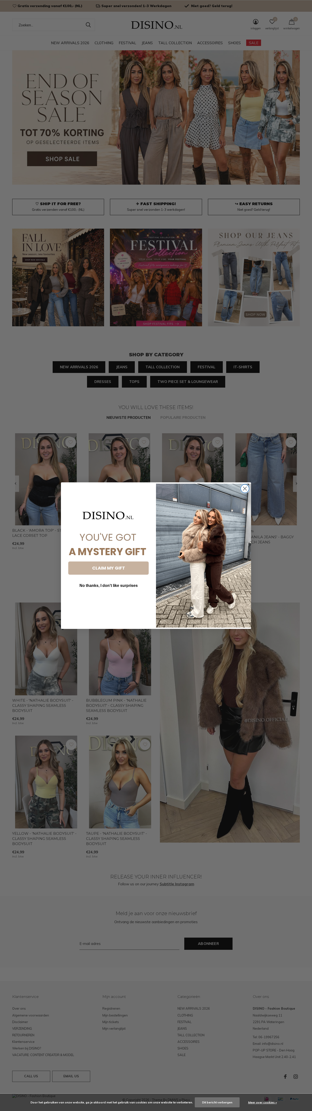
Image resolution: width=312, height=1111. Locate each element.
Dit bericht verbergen (217, 1102)
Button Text (108, 600)
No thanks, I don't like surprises (108, 585)
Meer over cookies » (262, 1102)
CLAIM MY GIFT (108, 568)
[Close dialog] (245, 488)
